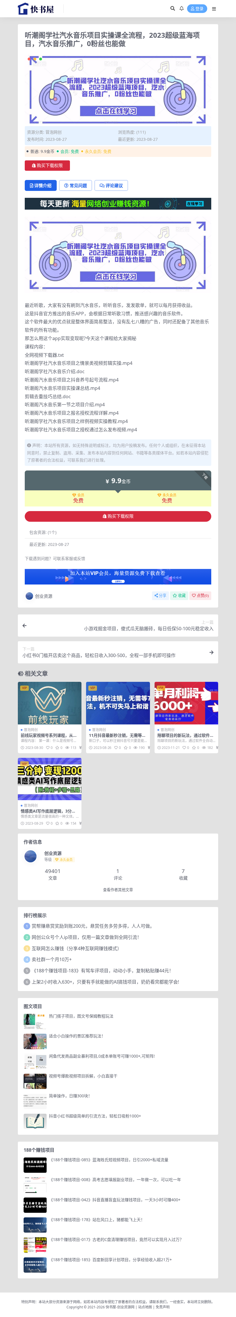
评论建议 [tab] (114, 185)
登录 (199, 9)
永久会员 (169, 495)
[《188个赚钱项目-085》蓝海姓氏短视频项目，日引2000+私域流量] (35, 1165)
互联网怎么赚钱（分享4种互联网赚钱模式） (77, 948)
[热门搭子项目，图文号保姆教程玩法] (35, 1021)
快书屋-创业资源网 (120, 1307)
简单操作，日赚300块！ (70, 1095)
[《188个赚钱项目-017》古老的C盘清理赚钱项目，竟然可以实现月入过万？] (35, 1245)
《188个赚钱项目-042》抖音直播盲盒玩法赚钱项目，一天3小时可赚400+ (114, 1199)
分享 (162, 595)
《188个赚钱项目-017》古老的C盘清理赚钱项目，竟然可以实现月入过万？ (116, 1239)
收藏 (182, 595)
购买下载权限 (50, 165)
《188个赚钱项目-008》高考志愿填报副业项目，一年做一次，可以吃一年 (115, 1179)
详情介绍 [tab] (43, 185)
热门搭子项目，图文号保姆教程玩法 (81, 1016)
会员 (80, 495)
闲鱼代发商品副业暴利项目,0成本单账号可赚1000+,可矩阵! (102, 1056)
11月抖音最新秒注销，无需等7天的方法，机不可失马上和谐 (116, 737)
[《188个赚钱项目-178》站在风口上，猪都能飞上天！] (35, 1225)
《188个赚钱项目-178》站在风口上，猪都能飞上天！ (97, 1219)
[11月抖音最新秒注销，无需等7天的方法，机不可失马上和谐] (118, 703)
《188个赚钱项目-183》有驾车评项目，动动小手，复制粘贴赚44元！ (103, 970)
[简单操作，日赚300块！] (35, 1101)
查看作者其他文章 (118, 890)
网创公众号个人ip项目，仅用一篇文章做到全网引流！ (87, 937)
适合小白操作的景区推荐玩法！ (77, 1036)
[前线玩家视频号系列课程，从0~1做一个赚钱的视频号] (49, 703)
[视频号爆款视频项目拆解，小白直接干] (35, 1081)
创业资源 (43, 596)
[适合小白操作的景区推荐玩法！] (35, 1041)
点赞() (203, 595)
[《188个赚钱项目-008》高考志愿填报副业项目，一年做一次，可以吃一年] (35, 1185)
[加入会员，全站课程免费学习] (118, 203)
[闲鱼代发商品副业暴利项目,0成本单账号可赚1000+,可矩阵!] (35, 1061)
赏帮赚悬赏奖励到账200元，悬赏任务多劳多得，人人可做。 (93, 926)
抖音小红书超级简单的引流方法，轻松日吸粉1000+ (95, 1116)
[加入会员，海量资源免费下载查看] (118, 578)
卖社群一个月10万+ (52, 959)
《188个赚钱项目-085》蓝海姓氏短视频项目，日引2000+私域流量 (108, 1159)
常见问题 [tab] (78, 185)
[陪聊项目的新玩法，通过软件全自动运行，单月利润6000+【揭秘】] (186, 703)
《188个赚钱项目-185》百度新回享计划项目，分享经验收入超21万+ (110, 1259)
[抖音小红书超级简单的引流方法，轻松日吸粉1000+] (35, 1121)
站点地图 (145, 1307)
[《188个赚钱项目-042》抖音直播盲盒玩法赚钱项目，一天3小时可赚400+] (35, 1205)
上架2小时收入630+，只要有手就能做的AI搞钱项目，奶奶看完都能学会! (105, 982)
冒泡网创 (53, 132)
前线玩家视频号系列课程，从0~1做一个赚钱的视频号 (49, 737)
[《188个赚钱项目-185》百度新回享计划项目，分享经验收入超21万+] (35, 1265)
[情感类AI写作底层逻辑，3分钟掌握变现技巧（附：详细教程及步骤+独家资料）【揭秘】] (49, 779)
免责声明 (163, 1307)
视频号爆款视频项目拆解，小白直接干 (83, 1076)
